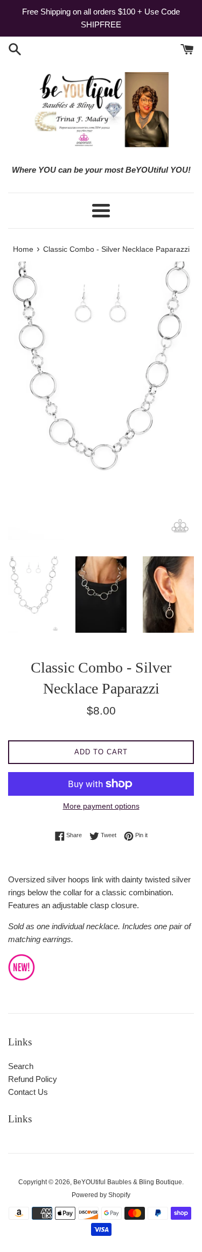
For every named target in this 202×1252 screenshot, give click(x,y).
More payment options (101, 806)
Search (20, 1066)
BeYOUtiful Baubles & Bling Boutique (127, 1182)
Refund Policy (32, 1079)
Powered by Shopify (101, 1195)
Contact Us (28, 1092)
